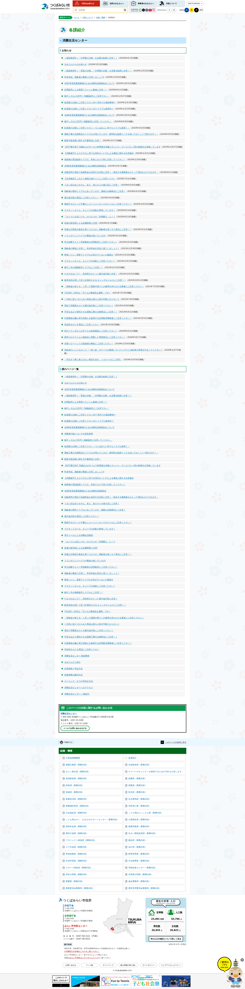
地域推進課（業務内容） (77, 778)
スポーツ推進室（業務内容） (79, 868)
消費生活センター (68, 713)
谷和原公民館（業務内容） (140, 874)
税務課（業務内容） (137, 785)
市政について (171, 3)
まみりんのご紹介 (72, 662)
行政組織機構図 (73, 758)
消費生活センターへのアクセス (78, 688)
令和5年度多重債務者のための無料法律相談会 (85, 166)
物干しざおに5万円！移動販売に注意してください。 (88, 121)
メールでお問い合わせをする (75, 728)
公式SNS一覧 (142, 10)
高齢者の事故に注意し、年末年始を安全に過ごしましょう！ (91, 248)
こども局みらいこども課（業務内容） (145, 813)
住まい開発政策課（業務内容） (142, 833)
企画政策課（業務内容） (139, 765)
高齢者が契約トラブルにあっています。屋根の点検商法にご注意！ (95, 191)
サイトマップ (108, 965)
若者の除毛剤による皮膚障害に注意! (80, 223)
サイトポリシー (148, 965)
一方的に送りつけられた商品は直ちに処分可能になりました (91, 299)
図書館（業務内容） (75, 881)
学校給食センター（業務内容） (142, 868)
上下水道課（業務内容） (77, 847)
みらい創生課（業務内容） (78, 771)
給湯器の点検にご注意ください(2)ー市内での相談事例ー (90, 102)
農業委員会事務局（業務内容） (80, 888)
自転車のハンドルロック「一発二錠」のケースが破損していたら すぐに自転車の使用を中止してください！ (113, 350)
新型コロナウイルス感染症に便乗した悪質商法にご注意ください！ (95, 337)
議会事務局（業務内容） (139, 881)
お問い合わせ (70, 965)
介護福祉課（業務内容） (139, 819)
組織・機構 (100, 17)
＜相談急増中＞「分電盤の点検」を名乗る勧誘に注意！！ (90, 58)
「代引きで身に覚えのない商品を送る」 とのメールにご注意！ (93, 359)
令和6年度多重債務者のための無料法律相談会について (89, 115)
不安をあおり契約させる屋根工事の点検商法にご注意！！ (90, 312)
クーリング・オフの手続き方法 (78, 681)
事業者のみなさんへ (146, 3)
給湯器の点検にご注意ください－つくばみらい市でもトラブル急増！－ (97, 128)
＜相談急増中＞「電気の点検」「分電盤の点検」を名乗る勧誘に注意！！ (98, 71)
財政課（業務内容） (75, 785)
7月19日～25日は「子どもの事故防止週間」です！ (87, 293)
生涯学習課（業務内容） (77, 861)
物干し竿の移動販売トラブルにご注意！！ (83, 267)
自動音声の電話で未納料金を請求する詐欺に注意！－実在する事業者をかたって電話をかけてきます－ (111, 172)
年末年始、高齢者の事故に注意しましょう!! (84, 77)
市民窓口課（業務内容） (139, 806)
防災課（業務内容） (137, 792)
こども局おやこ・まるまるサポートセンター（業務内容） (92, 819)
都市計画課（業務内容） (77, 833)
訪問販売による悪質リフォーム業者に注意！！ (85, 90)
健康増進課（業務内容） (139, 826)
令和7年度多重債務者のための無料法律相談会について (89, 83)
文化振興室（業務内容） (139, 861)
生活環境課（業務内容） (139, 799)
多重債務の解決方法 (73, 675)
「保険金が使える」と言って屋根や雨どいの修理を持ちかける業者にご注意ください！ (104, 286)
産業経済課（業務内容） (77, 799)
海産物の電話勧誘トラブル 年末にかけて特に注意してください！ (95, 159)
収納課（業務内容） (75, 792)
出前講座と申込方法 (73, 669)
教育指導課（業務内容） (139, 854)
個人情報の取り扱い (128, 965)
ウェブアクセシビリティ (171, 965)
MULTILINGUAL (194, 3)
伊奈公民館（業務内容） (77, 874)
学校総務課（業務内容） (77, 854)
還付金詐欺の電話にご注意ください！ (81, 198)
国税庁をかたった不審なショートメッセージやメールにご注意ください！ (98, 204)
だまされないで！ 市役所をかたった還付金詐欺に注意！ (90, 274)
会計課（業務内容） (137, 847)
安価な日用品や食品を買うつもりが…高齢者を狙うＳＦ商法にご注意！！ (98, 229)
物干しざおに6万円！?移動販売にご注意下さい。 (86, 96)
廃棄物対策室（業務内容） (78, 806)
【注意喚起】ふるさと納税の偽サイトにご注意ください (89, 179)
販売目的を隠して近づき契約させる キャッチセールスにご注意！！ (95, 280)
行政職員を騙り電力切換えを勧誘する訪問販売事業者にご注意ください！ (98, 318)
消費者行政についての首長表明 (78, 434)
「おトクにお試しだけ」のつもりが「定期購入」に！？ (89, 217)
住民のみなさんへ (117, 3)
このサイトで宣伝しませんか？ (61, 979)
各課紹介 (132, 758)
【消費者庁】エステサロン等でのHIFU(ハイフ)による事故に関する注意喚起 (99, 153)
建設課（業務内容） (137, 840)
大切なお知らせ (88, 3)
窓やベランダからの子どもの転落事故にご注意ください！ (90, 331)
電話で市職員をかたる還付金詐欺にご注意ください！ (88, 305)
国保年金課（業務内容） (77, 826)
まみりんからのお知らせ (75, 64)
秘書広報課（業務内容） (77, 765)
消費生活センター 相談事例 (76, 656)
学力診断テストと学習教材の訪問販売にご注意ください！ (90, 242)
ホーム (76, 17)
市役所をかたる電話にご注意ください (81, 325)
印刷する (68, 742)
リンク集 (89, 965)
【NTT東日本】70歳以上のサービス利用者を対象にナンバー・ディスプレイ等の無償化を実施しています (112, 147)
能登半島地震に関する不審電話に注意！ (82, 140)
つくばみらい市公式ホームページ (55, 6)
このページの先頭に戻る (175, 742)
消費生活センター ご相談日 (76, 694)
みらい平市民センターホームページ (84, 958)
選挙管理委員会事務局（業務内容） (144, 888)
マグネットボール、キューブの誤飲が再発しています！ (89, 210)
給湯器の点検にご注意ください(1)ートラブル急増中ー (89, 109)
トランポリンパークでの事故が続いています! (85, 236)
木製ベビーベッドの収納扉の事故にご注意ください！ (88, 344)
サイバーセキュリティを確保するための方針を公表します (154, 771)
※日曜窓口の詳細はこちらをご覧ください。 (82, 951)
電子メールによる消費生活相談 (78, 535)
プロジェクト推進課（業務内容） (81, 840)
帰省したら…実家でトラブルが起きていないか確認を (88, 255)
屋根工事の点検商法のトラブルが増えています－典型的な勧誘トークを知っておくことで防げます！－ (111, 134)
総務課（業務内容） (137, 778)
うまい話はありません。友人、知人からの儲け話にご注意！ (91, 185)
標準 (201, 10)
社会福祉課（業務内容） (77, 813)
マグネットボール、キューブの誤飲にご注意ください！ (89, 261)
